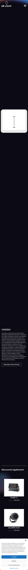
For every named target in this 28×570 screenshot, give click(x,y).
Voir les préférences (14, 565)
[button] (26, 540)
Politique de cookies (14, 568)
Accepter (14, 557)
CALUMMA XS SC (14, 528)
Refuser (14, 561)
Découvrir (16, 500)
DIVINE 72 (14, 498)
